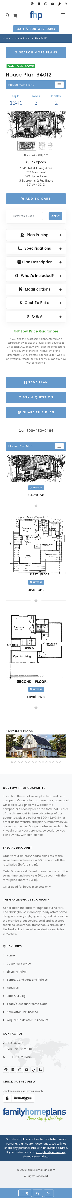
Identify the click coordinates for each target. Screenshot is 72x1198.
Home (6, 38)
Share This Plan (38, 412)
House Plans (22, 38)
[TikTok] (59, 4)
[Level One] (36, 545)
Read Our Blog (16, 996)
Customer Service (19, 963)
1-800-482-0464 (20, 1057)
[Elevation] (36, 125)
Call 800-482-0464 (36, 29)
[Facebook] (39, 4)
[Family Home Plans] (36, 15)
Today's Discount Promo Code (27, 1004)
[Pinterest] (32, 4)
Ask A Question (37, 397)
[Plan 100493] (36, 746)
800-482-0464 (40, 430)
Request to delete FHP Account (27, 1020)
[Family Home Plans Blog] (65, 4)
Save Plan (37, 382)
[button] (12, 762)
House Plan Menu (21, 84)
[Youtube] (52, 4)
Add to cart (37, 198)
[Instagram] (45, 4)
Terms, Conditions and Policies (27, 980)
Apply (55, 216)
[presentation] (9, 747)
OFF (46, 155)
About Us (13, 988)
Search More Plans (37, 52)
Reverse (37, 487)
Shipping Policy (16, 972)
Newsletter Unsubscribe (22, 1012)
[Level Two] (36, 646)
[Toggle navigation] (59, 84)
